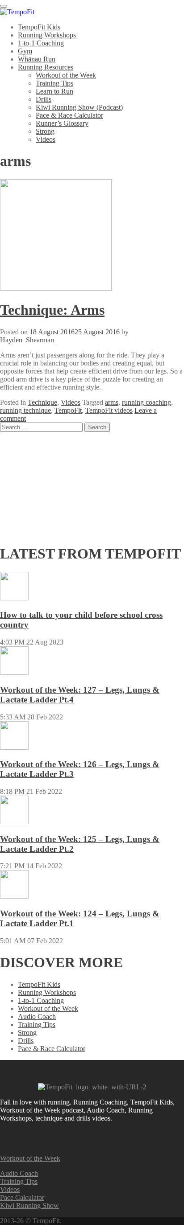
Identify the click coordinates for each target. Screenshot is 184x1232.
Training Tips (54, 83)
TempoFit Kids (39, 27)
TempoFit (68, 410)
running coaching (146, 402)
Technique (42, 402)
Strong (45, 131)
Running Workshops (47, 35)
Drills (43, 99)
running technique (25, 410)
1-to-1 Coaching (41, 43)
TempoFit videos (109, 410)
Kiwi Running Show (29, 1205)
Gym (25, 51)
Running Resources (45, 67)
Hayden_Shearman (27, 340)
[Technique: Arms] (56, 288)
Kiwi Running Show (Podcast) (79, 107)
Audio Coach (37, 1016)
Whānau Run (36, 59)
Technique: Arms (52, 310)
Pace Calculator (22, 1197)
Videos (45, 139)
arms (111, 402)
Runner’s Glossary (62, 123)
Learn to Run (54, 91)
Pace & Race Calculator (69, 115)
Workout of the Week (66, 75)
